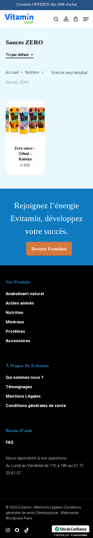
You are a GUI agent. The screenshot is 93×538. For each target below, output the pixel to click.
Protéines (15, 331)
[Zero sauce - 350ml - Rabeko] (25, 120)
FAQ (9, 442)
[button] (86, 19)
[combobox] (20, 54)
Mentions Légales (23, 396)
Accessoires (18, 340)
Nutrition (32, 72)
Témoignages (19, 386)
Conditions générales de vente (36, 405)
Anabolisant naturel (25, 293)
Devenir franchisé (49, 248)
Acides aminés (20, 303)
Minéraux (15, 321)
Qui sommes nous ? (24, 377)
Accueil (12, 72)
